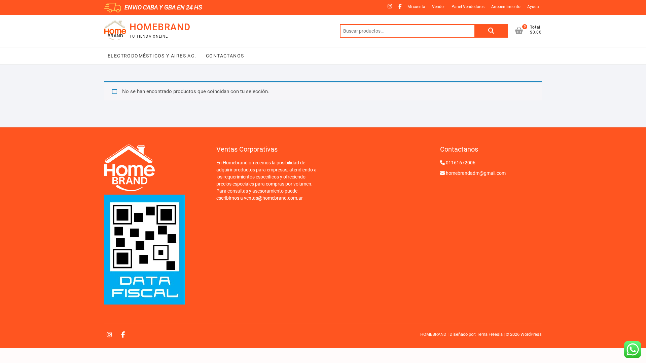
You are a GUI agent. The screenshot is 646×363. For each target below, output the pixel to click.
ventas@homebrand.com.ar (273, 198)
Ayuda (533, 6)
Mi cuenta (416, 6)
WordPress (531, 334)
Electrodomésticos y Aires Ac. (152, 55)
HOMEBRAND (160, 27)
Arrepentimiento (506, 6)
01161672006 (460, 162)
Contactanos (224, 55)
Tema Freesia (490, 334)
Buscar (491, 31)
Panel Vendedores (468, 6)
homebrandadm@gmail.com (476, 173)
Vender (438, 6)
